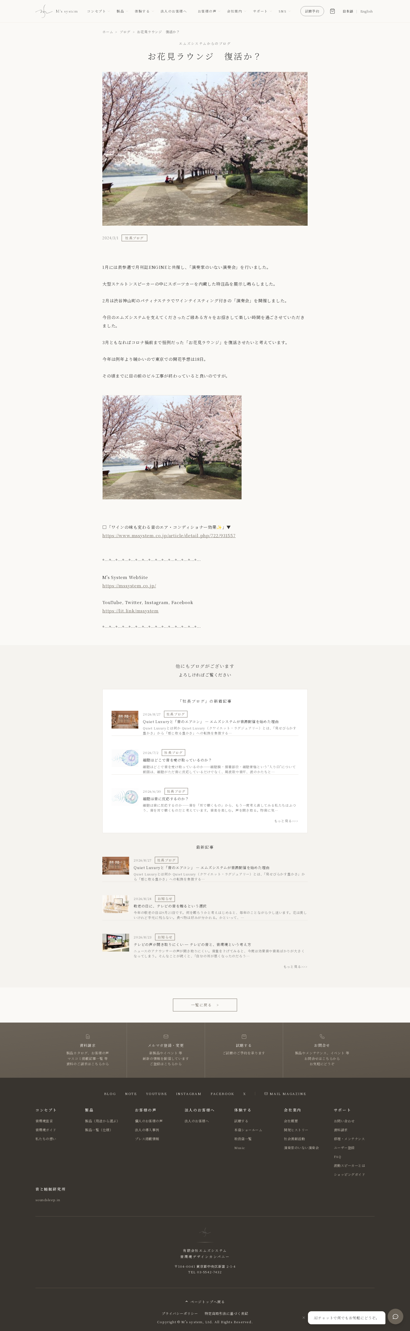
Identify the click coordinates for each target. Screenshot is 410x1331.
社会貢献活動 (294, 1138)
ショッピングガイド (349, 1174)
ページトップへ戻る (207, 1301)
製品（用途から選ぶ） (102, 1120)
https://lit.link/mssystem (130, 611)
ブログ (125, 31)
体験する (142, 11)
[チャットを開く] (395, 1316)
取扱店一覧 (243, 1138)
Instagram (189, 1093)
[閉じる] (304, 1318)
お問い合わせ (344, 1120)
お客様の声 (207, 11)
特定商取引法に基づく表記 (226, 1313)
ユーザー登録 (344, 1147)
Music (239, 1147)
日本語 (348, 11)
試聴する (241, 1120)
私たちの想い (45, 1138)
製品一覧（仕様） (99, 1129)
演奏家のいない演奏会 (301, 1147)
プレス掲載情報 (147, 1138)
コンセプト (96, 11)
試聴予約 (312, 11)
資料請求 (341, 1129)
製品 (120, 11)
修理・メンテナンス (349, 1138)
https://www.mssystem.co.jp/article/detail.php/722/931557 (169, 535)
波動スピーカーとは (349, 1165)
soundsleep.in (47, 1199)
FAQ (337, 1156)
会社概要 (291, 1120)
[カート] (332, 11)
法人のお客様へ (174, 11)
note (131, 1093)
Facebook (222, 1093)
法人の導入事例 (147, 1129)
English (366, 11)
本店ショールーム (248, 1129)
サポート (260, 11)
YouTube (156, 1093)
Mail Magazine (288, 1093)
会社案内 (234, 11)
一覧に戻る (205, 1005)
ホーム (107, 31)
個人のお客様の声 (149, 1120)
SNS (283, 11)
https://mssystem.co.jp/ (129, 585)
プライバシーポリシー (180, 1313)
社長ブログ (134, 237)
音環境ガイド (45, 1129)
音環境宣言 (44, 1120)
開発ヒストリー (296, 1129)
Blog (110, 1093)
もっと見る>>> (286, 820)
